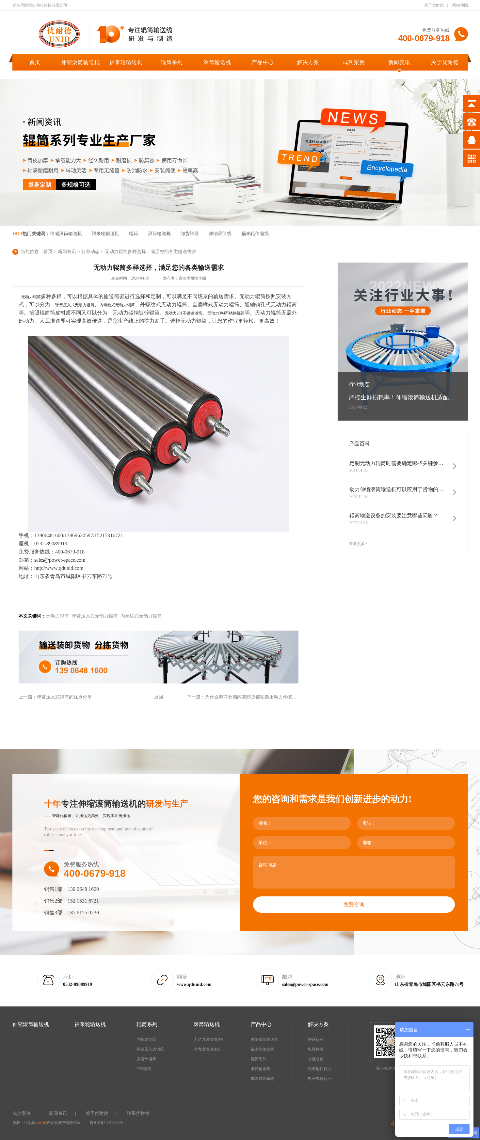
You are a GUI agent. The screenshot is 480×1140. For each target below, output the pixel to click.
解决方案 (308, 62)
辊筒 (133, 233)
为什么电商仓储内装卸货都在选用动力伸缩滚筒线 (255, 697)
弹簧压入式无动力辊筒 (74, 305)
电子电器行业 (319, 1078)
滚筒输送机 (217, 62)
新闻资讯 (399, 62)
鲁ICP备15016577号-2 (108, 1122)
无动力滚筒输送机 (209, 1039)
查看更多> (358, 543)
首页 (34, 62)
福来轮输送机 (126, 62)
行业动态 (90, 251)
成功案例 (354, 62)
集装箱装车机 (262, 1078)
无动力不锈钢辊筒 (183, 313)
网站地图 (460, 5)
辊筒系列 (172, 62)
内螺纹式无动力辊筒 (117, 305)
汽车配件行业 (319, 1069)
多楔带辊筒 (146, 1059)
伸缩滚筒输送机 (80, 62)
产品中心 (263, 62)
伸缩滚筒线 (220, 233)
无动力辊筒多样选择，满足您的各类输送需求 (150, 251)
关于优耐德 (434, 5)
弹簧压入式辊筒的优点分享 (64, 697)
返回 (158, 697)
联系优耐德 (35, 79)
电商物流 (316, 1049)
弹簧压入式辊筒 (150, 1049)
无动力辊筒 (31, 297)
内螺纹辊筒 (146, 1039)
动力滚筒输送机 (207, 1049)
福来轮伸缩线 (255, 233)
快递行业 (316, 1039)
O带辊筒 (143, 1069)
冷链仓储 (316, 1059)
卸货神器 (190, 233)
